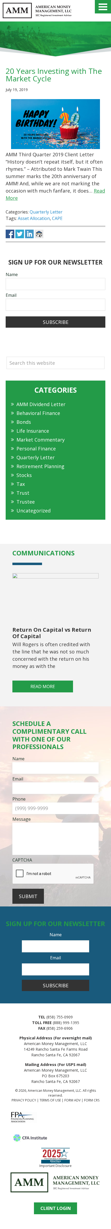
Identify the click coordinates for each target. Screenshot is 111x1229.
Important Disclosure (55, 1165)
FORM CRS (91, 1100)
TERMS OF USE (50, 1100)
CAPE (57, 218)
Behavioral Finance (38, 413)
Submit (28, 896)
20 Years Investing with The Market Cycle (54, 75)
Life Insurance (32, 431)
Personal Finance (36, 448)
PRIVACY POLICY (24, 1100)
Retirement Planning (40, 466)
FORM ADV (72, 1100)
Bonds (23, 422)
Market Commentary (40, 439)
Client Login (55, 1208)
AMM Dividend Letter (40, 404)
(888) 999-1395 (66, 1022)
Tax (20, 484)
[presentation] (53, 873)
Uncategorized (33, 510)
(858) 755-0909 (59, 1017)
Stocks (24, 475)
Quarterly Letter (46, 212)
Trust (22, 493)
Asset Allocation (34, 218)
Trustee (25, 501)
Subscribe (55, 322)
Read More (42, 686)
